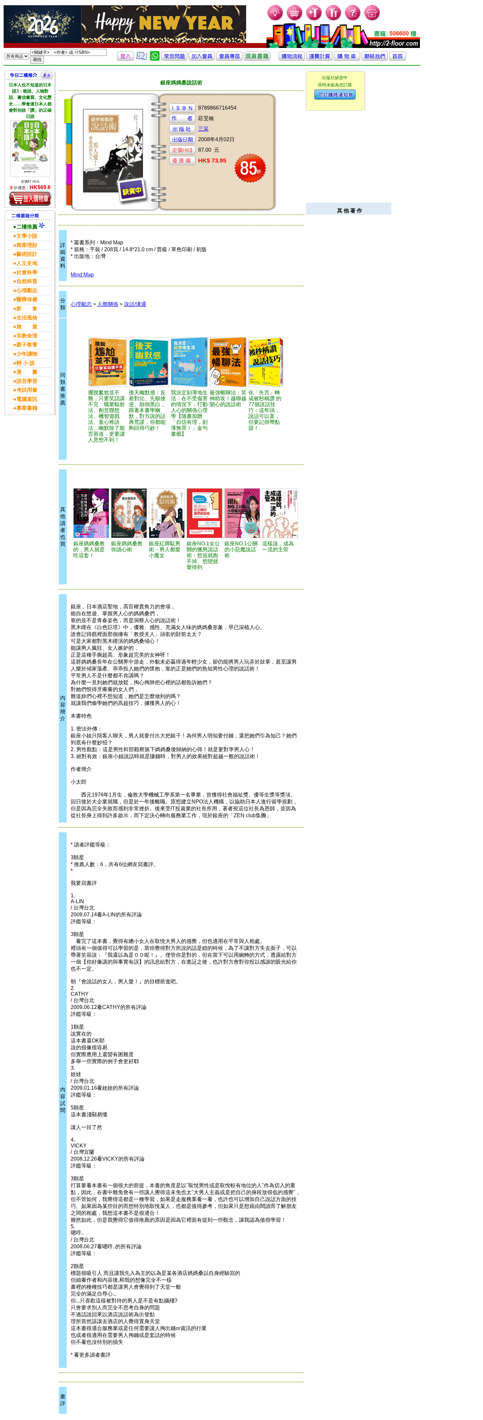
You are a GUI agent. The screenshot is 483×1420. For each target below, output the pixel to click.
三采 (203, 129)
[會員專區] (229, 59)
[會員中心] (334, 20)
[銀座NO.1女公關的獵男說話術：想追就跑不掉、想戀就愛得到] (204, 513)
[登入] (125, 59)
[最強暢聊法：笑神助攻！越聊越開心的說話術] (228, 362)
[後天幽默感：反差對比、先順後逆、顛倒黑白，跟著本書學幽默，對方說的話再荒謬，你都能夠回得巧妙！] (149, 362)
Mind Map (82, 274)
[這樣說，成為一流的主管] (280, 513)
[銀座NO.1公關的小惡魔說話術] (242, 513)
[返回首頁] (397, 59)
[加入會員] (314, 20)
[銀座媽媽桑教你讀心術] (129, 513)
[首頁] (372, 20)
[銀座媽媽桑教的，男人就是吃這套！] (91, 513)
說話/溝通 (135, 304)
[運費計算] (319, 59)
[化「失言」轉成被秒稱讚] (265, 362)
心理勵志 (81, 304)
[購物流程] (292, 59)
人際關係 (107, 304)
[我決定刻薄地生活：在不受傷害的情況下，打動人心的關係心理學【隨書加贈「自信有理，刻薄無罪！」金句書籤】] (189, 362)
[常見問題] (353, 20)
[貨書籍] (257, 59)
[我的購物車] (295, 20)
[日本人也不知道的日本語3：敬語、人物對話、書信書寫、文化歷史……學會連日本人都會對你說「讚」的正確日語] (30, 148)
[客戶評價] (142, 59)
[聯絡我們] (374, 59)
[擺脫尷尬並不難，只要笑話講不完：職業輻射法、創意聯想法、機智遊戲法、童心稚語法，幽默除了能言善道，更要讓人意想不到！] (107, 362)
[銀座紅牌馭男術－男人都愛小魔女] (167, 513)
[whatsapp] (155, 59)
